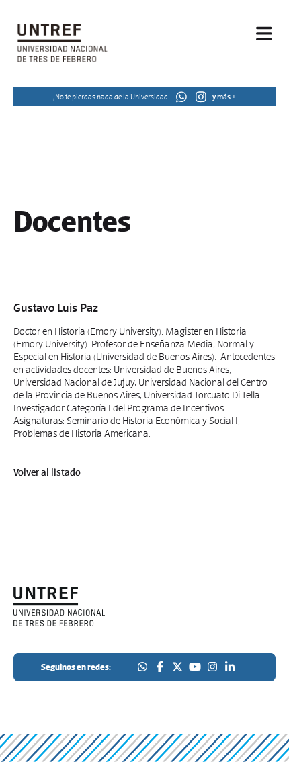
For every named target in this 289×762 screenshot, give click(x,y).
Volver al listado (47, 472)
